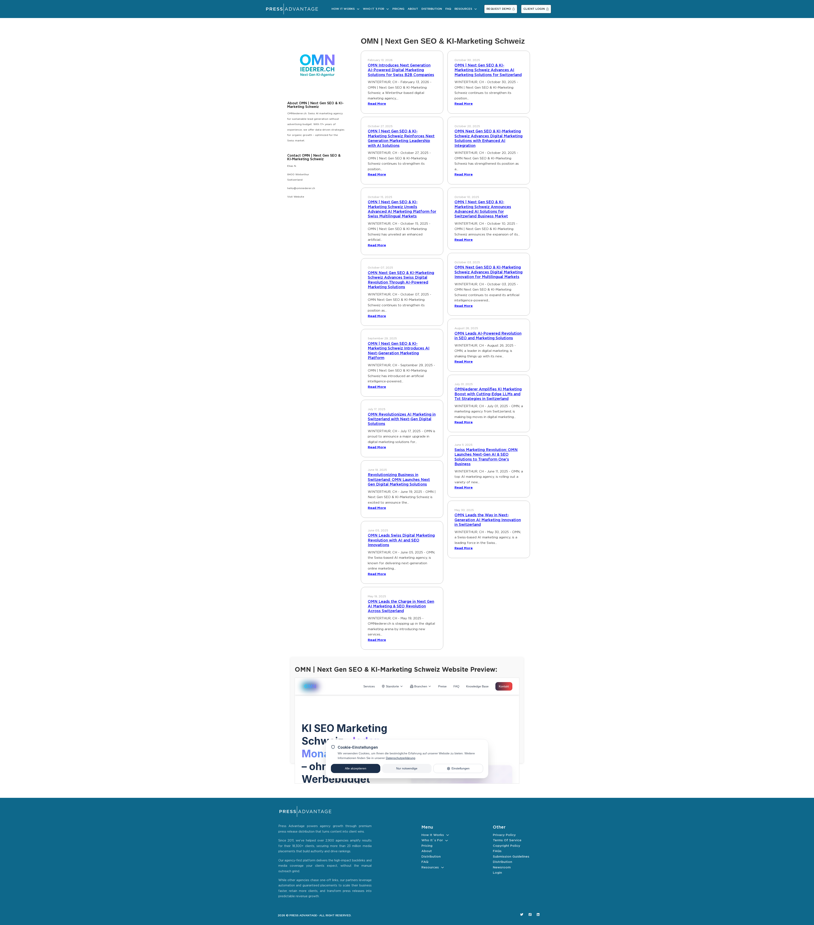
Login (497, 872)
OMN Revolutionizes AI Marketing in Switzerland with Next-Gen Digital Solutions (402, 419)
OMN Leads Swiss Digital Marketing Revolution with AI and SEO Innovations (401, 540)
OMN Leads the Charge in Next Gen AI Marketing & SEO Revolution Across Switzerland (401, 606)
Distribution (431, 9)
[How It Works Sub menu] (358, 9)
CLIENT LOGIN (534, 9)
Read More (377, 103)
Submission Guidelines (511, 856)
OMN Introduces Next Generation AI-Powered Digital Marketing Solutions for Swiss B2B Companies (401, 70)
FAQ (448, 9)
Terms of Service (507, 840)
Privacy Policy (504, 835)
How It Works (343, 9)
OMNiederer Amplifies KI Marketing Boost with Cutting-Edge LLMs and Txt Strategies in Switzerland (488, 394)
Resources (463, 9)
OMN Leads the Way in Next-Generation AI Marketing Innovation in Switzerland (487, 520)
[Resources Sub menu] (475, 9)
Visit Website (295, 197)
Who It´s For (373, 9)
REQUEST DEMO (498, 9)
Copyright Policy (506, 845)
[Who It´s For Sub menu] (387, 9)
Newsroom (502, 867)
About (413, 9)
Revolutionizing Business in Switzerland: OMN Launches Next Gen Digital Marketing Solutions (399, 479)
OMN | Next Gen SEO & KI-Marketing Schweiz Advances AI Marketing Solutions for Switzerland (488, 70)
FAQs (497, 851)
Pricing (398, 9)
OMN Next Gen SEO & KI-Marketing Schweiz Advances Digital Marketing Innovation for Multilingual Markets (488, 272)
